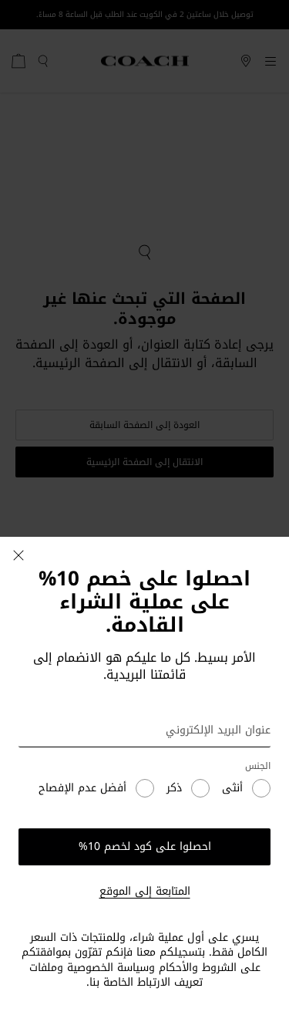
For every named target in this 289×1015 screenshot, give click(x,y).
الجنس (258, 766)
